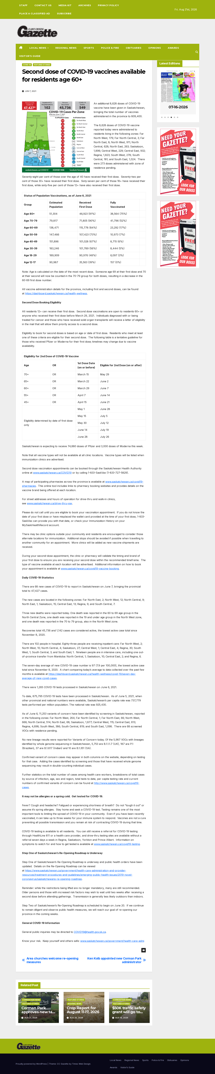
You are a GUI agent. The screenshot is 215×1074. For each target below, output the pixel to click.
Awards (173, 47)
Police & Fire (110, 47)
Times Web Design (81, 1064)
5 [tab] (174, 118)
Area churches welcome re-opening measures (52, 960)
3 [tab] (168, 118)
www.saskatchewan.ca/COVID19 (52, 472)
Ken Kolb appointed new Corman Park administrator (114, 960)
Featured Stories (42, 65)
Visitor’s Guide (29, 56)
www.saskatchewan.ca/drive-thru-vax (49, 503)
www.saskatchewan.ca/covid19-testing (117, 844)
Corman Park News (31, 1000)
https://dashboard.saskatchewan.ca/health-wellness (56, 293)
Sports (89, 47)
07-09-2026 (178, 107)
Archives (84, 5)
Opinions (154, 47)
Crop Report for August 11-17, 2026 (83, 1010)
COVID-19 (27, 65)
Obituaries (133, 47)
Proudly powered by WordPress (32, 1064)
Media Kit (65, 5)
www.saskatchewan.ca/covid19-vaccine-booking (90, 568)
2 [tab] (165, 118)
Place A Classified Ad (34, 13)
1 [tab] (161, 118)
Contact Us (43, 5)
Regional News (66, 47)
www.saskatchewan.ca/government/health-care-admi (112, 940)
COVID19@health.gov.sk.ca (90, 932)
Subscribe (64, 13)
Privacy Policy (108, 5)
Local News (38, 47)
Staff (23, 5)
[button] (196, 52)
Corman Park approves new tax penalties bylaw (37, 1012)
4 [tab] (171, 118)
